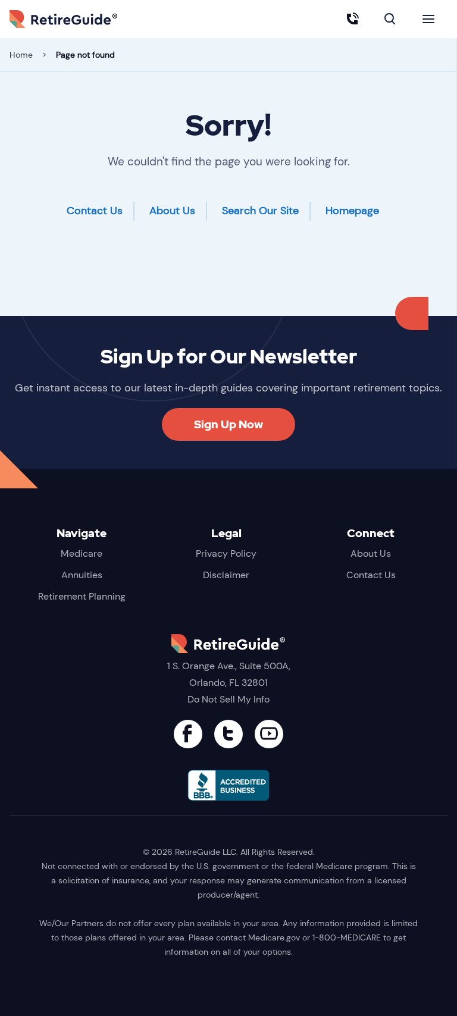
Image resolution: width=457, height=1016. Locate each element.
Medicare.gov (274, 937)
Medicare (81, 553)
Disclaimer (226, 575)
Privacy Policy (226, 553)
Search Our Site (260, 210)
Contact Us (95, 210)
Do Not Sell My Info (228, 699)
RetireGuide (81, 19)
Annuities (81, 575)
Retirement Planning (82, 596)
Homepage (352, 210)
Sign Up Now (228, 424)
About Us (172, 210)
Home (21, 54)
